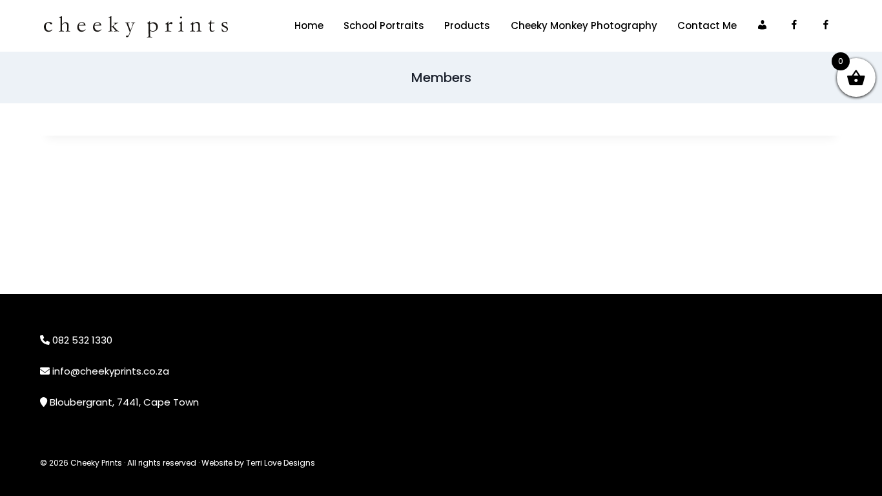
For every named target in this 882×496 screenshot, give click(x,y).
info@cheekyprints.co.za (110, 371)
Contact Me (707, 25)
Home (308, 25)
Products (467, 25)
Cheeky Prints (96, 462)
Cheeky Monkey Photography (584, 25)
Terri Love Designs (280, 462)
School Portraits (384, 25)
